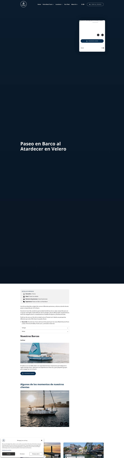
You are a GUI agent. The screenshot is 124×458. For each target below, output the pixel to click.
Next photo (102, 35)
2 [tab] (89, 22)
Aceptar (8, 453)
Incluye (24, 328)
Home (39, 4)
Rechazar (22, 453)
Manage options (36, 453)
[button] (41, 440)
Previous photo (98, 35)
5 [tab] (56, 392)
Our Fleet (67, 4)
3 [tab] (95, 22)
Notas (23, 331)
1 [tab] (82, 22)
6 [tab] (65, 392)
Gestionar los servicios (6, 450)
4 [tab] (101, 22)
